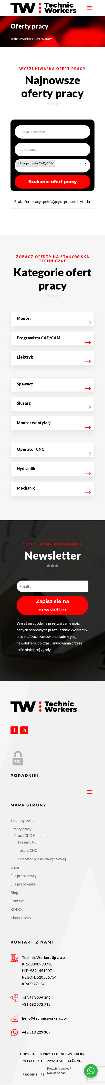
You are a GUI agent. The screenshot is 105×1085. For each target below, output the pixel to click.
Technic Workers (21, 38)
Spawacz (25, 384)
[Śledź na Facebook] (14, 730)
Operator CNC (30, 449)
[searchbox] (61, 164)
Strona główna (22, 820)
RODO (16, 909)
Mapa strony (20, 917)
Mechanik (26, 488)
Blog (14, 892)
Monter (24, 318)
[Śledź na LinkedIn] (24, 730)
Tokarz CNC (27, 850)
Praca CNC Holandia (30, 835)
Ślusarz (24, 403)
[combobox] (52, 165)
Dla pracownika (23, 884)
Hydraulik (26, 468)
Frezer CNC (27, 842)
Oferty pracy (21, 829)
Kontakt (17, 901)
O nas (15, 867)
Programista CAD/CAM (38, 337)
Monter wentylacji (34, 422)
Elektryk (25, 357)
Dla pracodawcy (23, 876)
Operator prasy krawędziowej (42, 859)
